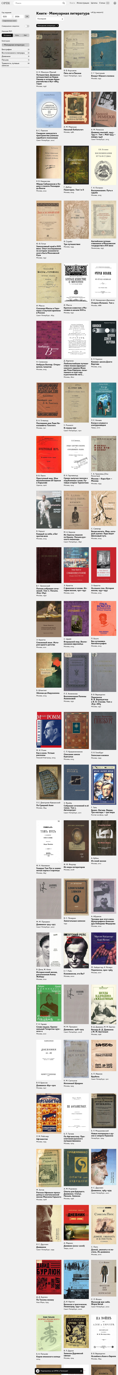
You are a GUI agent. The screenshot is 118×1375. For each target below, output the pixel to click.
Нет (25, 35)
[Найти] (63, 3)
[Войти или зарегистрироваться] (115, 3)
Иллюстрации (83, 3)
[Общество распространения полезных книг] (6, 3)
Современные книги (9, 21)
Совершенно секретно (10, 26)
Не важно (7, 35)
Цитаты (94, 3)
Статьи (102, 3)
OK (27, 16)
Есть (17, 35)
